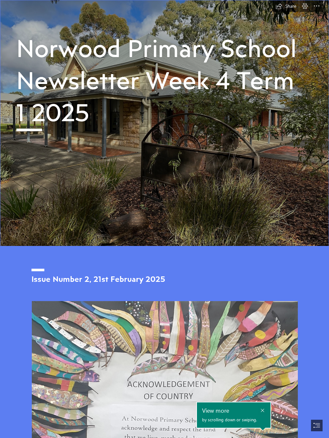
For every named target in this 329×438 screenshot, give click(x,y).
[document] (164, 219)
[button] (286, 6)
